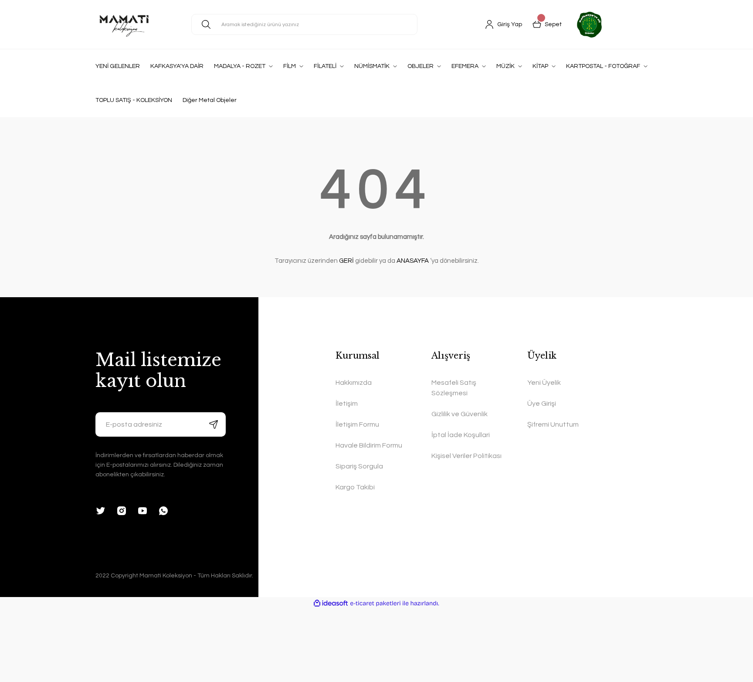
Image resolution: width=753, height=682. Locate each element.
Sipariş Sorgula (359, 466)
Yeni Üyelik (544, 382)
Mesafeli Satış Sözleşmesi (453, 388)
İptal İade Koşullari (460, 434)
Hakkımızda (354, 382)
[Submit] (213, 424)
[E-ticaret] (375, 603)
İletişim (347, 403)
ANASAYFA (413, 261)
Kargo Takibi (355, 487)
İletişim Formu (357, 424)
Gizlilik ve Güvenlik (459, 414)
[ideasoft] (330, 603)
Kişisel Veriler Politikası (466, 455)
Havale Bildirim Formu (369, 445)
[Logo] (124, 24)
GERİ (346, 261)
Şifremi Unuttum (553, 424)
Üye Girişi (541, 403)
